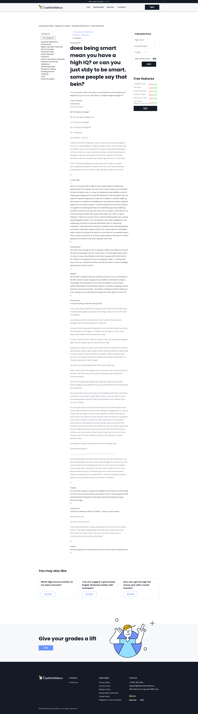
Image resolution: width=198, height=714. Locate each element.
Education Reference (80, 26)
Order (152, 7)
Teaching (44, 74)
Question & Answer (62, 26)
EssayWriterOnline (46, 26)
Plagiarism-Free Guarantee (110, 700)
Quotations (45, 64)
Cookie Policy (104, 696)
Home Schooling (47, 49)
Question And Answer (49, 61)
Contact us (73, 682)
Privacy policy (104, 682)
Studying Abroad (47, 71)
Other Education (97, 26)
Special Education (48, 66)
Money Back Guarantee (108, 693)
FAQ (88, 7)
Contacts (122, 7)
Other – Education (81, 35)
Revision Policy (105, 689)
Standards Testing (48, 69)
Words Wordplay (47, 79)
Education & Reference (83, 32)
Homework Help (47, 52)
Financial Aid (46, 44)
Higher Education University (52, 47)
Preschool (45, 57)
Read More (48, 594)
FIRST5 (107, 2)
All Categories (48, 38)
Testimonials (98, 7)
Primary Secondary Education (53, 59)
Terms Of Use (104, 686)
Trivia (43, 76)
